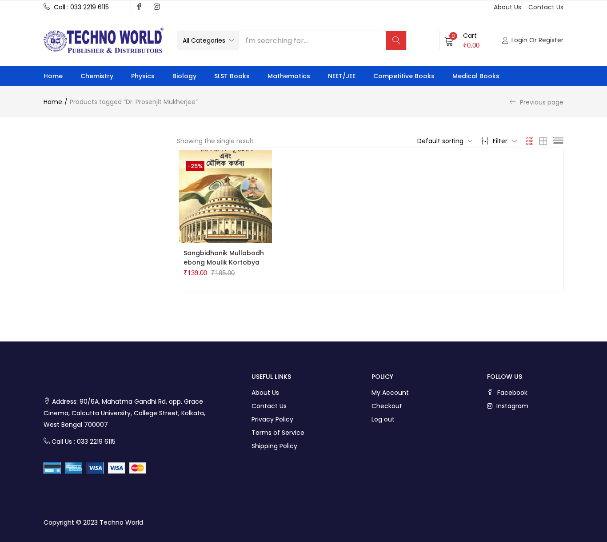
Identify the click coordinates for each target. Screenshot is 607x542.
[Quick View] (238, 243)
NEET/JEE (341, 76)
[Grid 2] (543, 141)
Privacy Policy (272, 419)
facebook (511, 392)
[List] (558, 141)
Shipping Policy (274, 446)
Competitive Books (404, 76)
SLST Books (232, 76)
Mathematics (289, 76)
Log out (383, 419)
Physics (143, 76)
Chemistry (96, 76)
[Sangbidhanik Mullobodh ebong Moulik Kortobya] (225, 195)
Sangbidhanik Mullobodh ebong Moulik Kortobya (224, 258)
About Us (265, 392)
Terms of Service (278, 432)
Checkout (386, 405)
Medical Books (475, 76)
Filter (500, 141)
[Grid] (530, 141)
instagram (511, 405)
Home (53, 76)
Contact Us (269, 405)
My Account (390, 392)
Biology (184, 76)
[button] (208, 40)
